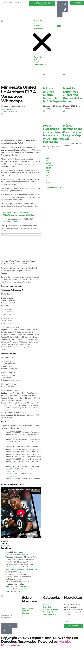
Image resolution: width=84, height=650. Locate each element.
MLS (35, 23)
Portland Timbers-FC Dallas (17, 589)
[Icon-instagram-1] (59, 9)
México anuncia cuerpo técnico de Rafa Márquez (52, 95)
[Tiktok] (65, 9)
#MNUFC (6, 215)
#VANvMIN (24, 213)
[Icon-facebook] (59, 4)
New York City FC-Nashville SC (18, 586)
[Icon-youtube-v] (59, 14)
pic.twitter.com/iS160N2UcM (22, 215)
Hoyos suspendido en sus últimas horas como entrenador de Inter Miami (53, 134)
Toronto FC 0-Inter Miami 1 (16, 554)
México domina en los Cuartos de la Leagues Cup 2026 (72, 132)
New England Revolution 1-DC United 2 (21, 569)
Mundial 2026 (39, 21)
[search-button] (59, 26)
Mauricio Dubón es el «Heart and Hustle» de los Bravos (72, 95)
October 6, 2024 (10, 221)
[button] (42, 42)
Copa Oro (37, 26)
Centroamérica (39, 28)
